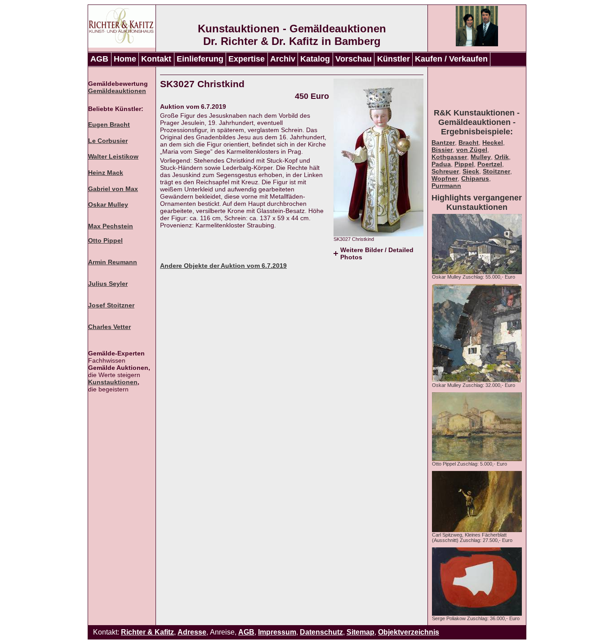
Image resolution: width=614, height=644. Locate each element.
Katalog (315, 58)
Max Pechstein (110, 226)
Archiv (282, 58)
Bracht (468, 142)
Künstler (393, 58)
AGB (99, 58)
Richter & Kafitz (147, 632)
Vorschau (353, 58)
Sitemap (360, 632)
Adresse (192, 632)
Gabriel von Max (113, 188)
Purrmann (446, 185)
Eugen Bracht (109, 124)
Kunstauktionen (113, 382)
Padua (441, 164)
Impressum (277, 632)
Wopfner (445, 178)
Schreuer (445, 171)
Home (125, 58)
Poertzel (489, 164)
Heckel (492, 142)
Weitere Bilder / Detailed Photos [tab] (377, 253)
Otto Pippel (105, 240)
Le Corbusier (108, 140)
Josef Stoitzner (111, 305)
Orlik (501, 156)
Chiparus (475, 178)
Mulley (481, 156)
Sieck (471, 171)
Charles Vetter (109, 326)
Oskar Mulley (108, 204)
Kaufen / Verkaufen (451, 58)
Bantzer (443, 142)
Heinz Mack (105, 172)
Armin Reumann (112, 262)
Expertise (246, 58)
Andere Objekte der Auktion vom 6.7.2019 (223, 265)
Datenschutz (321, 632)
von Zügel (471, 149)
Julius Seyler (108, 283)
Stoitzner (496, 171)
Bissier (442, 149)
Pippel (464, 164)
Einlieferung (200, 58)
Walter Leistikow (113, 156)
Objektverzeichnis (408, 632)
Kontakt (156, 58)
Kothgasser (449, 156)
